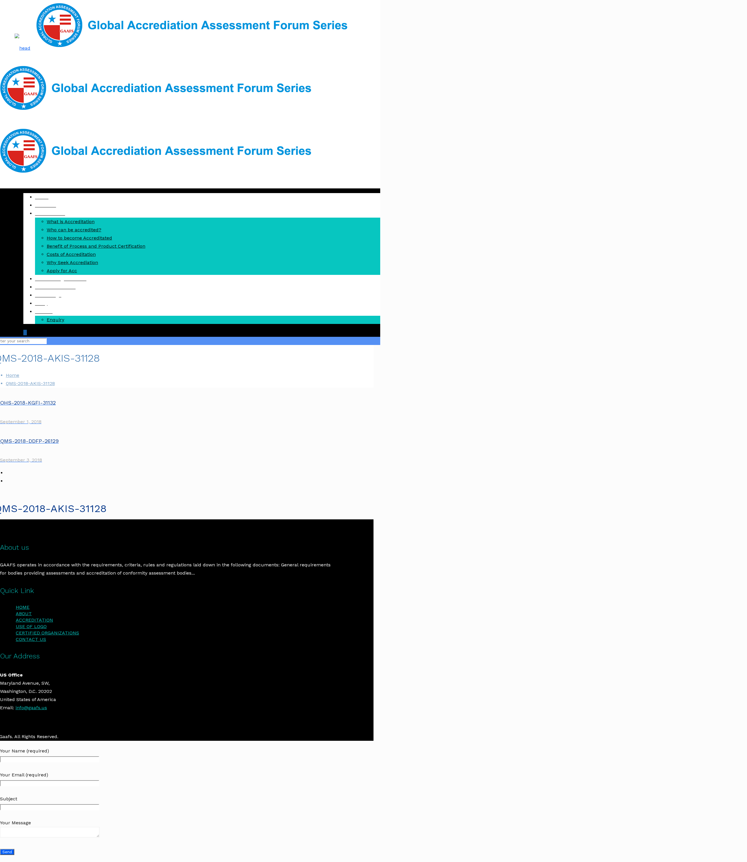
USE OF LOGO (31, 626)
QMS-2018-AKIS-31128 (30, 383)
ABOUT (24, 613)
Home (12, 375)
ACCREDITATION (34, 620)
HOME (22, 607)
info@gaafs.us (31, 707)
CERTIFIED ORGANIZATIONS (47, 633)
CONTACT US (31, 639)
